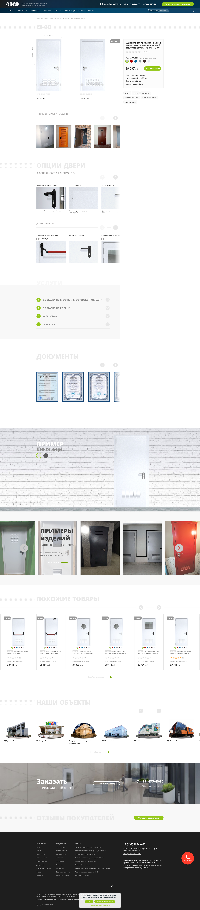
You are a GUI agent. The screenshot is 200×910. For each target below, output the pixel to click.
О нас (38, 847)
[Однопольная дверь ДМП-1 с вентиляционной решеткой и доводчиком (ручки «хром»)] (116, 632)
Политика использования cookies (72, 899)
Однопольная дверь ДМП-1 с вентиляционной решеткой (50, 653)
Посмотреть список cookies (104, 901)
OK (89, 901)
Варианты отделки (63, 872)
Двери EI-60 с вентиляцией (85, 854)
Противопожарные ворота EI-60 (86, 872)
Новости (39, 872)
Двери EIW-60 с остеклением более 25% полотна (92, 868)
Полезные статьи (62, 875)
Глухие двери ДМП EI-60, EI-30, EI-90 (88, 847)
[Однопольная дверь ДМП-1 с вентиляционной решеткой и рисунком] (149, 632)
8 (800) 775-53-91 (150, 4)
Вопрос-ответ (41, 854)
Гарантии (59, 865)
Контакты (39, 875)
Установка (60, 861)
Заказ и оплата (61, 847)
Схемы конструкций (43, 868)
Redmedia (49, 905)
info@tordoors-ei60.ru (110, 4)
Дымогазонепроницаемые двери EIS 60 (89, 858)
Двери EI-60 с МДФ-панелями (85, 861)
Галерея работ (41, 858)
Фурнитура (60, 868)
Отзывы (39, 851)
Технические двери (82, 875)
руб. (12, 664)
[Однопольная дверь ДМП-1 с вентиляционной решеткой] (51, 632)
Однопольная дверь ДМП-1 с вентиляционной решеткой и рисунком (148, 653)
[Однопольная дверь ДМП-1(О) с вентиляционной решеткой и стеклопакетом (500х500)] (18, 632)
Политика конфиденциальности (47, 899)
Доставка (59, 858)
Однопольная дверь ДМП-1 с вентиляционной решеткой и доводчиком (82, 653)
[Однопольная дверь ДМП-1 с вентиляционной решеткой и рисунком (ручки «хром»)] (181, 632)
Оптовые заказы (62, 851)
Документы (40, 865)
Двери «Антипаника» (83, 865)
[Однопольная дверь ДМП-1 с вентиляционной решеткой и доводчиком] (83, 632)
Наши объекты (41, 861)
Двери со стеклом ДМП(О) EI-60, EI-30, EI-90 (90, 851)
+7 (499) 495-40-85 (132, 4)
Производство (61, 854)
